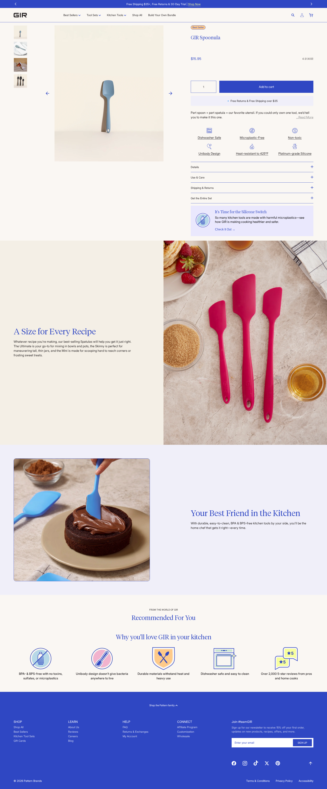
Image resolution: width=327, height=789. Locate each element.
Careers (73, 736)
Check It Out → (225, 229)
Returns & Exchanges (135, 731)
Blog (70, 740)
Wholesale (183, 736)
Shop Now (194, 4)
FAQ (125, 727)
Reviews (73, 731)
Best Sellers (21, 731)
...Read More (304, 117)
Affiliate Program (187, 727)
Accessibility (306, 780)
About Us (73, 727)
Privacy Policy (284, 780)
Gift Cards (20, 740)
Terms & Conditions (258, 780)
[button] (15, 4)
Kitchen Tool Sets (24, 736)
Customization (185, 731)
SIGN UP (302, 742)
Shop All (18, 727)
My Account (130, 736)
